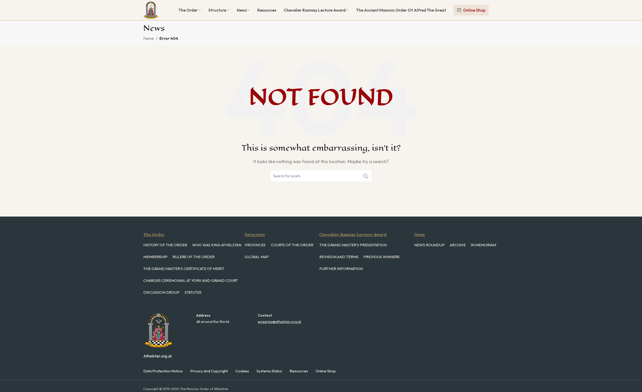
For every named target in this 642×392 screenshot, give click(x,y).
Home (148, 38)
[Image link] (158, 329)
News (419, 234)
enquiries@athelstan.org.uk (279, 321)
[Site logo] (150, 9)
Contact (265, 315)
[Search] (366, 176)
